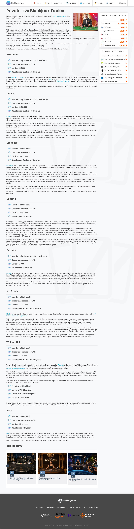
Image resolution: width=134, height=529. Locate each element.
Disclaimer (61, 507)
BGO (7, 433)
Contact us (50, 507)
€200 (122, 45)
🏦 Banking (110, 3)
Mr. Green (9, 314)
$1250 (121, 23)
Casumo (9, 273)
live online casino (60, 16)
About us (39, 507)
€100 (122, 30)
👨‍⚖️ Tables (98, 3)
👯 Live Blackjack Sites (53, 3)
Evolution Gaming (63, 81)
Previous (7, 465)
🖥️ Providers (71, 3)
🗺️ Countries (85, 3)
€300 (122, 19)
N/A (123, 27)
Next (96, 465)
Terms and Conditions (76, 507)
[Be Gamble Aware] (60, 515)
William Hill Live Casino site (15, 369)
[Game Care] (73, 515)
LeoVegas (9, 166)
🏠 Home (37, 3)
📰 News (122, 3)
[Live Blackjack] (46, 515)
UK (50, 79)
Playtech (61, 365)
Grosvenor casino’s (17, 77)
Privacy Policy (92, 507)
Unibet (8, 116)
